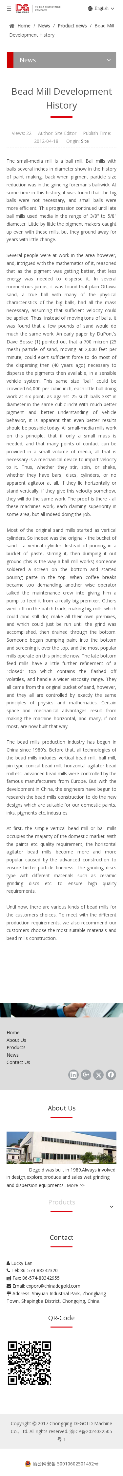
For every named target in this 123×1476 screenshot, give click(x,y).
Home (13, 1032)
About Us (16, 1040)
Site (85, 141)
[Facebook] (111, 1075)
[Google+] (86, 1075)
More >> (76, 1185)
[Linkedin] (73, 1075)
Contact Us (18, 1062)
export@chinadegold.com (53, 1286)
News (13, 1055)
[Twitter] (98, 1075)
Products (16, 1047)
